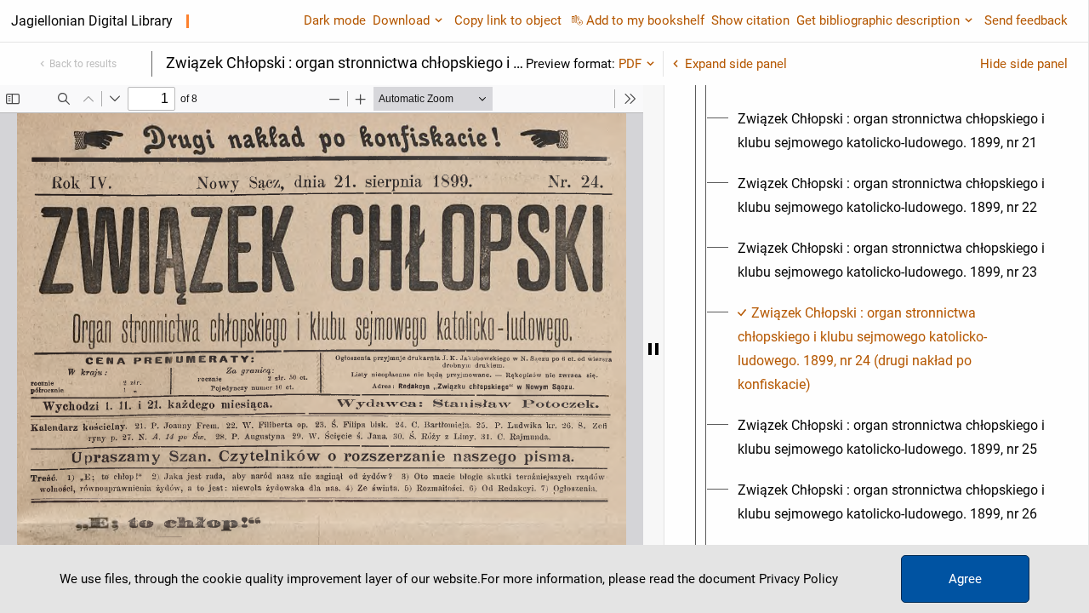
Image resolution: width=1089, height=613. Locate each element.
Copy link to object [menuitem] (508, 20)
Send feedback (1026, 20)
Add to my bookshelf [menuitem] (645, 20)
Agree (965, 579)
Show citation (750, 20)
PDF (630, 64)
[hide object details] (653, 349)
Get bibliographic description (878, 20)
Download (401, 20)
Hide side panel (1024, 64)
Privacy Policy (798, 579)
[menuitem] (891, 131)
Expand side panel (736, 64)
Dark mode (335, 20)
